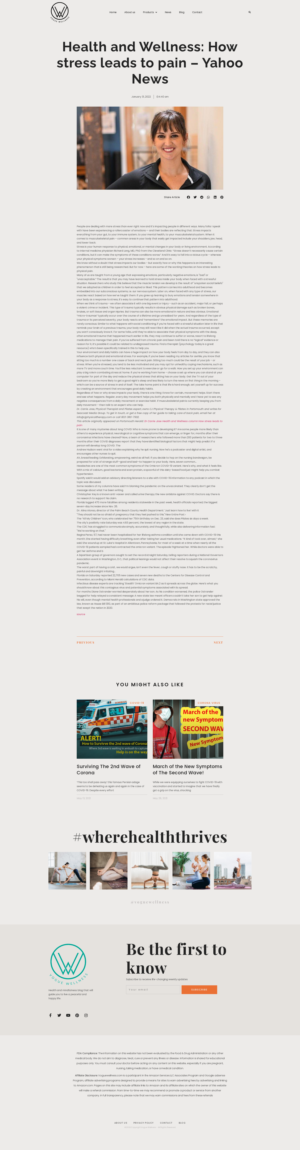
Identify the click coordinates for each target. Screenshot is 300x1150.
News (168, 12)
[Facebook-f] (50, 1015)
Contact (197, 12)
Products (148, 12)
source (81, 614)
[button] (250, 12)
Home (113, 12)
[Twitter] (59, 1015)
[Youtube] (68, 1015)
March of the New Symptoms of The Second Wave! (187, 769)
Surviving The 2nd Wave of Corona (109, 769)
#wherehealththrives (150, 836)
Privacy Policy (143, 1122)
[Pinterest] (77, 1015)
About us (129, 12)
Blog (181, 12)
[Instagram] (86, 1015)
